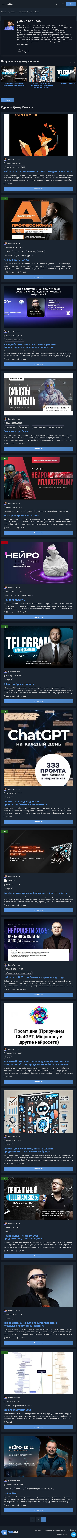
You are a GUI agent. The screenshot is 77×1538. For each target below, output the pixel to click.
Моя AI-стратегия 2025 (17, 1409)
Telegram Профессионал (19, 684)
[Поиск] (57, 4)
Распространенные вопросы (54, 1530)
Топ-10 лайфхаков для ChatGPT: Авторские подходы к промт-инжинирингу (30, 1324)
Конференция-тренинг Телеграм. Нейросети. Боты (35, 893)
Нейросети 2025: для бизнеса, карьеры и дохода (34, 977)
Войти (70, 4)
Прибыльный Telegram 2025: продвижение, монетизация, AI (24, 1237)
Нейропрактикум (15, 599)
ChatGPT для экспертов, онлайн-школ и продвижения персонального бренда (28, 1150)
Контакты (37, 1530)
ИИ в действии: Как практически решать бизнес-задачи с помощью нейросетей (30, 346)
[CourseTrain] (10, 4)
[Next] (74, 62)
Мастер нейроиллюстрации (21, 515)
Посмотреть (38, 189)
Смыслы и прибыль (16, 431)
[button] (19, 50)
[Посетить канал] (73, 1534)
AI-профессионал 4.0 (16, 259)
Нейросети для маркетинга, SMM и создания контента (38, 171)
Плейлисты (71, 1530)
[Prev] (32, 1519)
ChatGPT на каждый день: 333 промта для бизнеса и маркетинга (25, 803)
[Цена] (62, 4)
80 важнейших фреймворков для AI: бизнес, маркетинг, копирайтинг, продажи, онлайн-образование (36, 1063)
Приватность (62, 1534)
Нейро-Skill (10, 1493)
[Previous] (70, 62)
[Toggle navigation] (3, 4)
